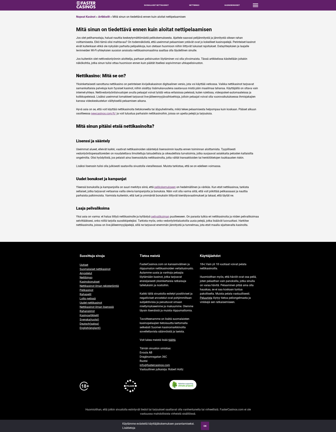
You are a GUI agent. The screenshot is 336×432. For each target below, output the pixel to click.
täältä (172, 340)
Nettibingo (194, 5)
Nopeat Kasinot (85, 16)
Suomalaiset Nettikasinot (156, 5)
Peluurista (206, 298)
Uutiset (84, 265)
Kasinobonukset (232, 5)
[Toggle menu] (255, 5)
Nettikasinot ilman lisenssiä (97, 307)
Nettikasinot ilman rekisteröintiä (99, 286)
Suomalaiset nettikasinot (95, 269)
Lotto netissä (88, 298)
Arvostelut (86, 273)
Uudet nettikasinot (91, 302)
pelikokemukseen (165, 187)
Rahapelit (85, 294)
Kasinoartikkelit (89, 315)
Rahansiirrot (87, 311)
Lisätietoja (128, 428)
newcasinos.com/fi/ (103, 113)
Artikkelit (104, 16)
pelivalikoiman (160, 216)
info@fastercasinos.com (155, 365)
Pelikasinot (86, 290)
